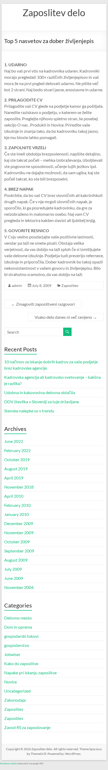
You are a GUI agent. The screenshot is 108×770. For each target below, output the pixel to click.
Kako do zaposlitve (21, 663)
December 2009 (18, 523)
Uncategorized (17, 690)
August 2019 (16, 468)
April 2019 (13, 477)
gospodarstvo (16, 645)
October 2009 (17, 541)
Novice (10, 681)
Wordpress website (8, 763)
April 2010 (13, 496)
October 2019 (17, 459)
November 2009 (19, 532)
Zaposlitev (69, 285)
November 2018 (19, 486)
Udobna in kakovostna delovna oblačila (39, 392)
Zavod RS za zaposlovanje (27, 727)
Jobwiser (12, 654)
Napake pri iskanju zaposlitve (30, 672)
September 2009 (19, 550)
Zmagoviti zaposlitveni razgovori (43, 304)
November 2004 (19, 587)
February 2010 (17, 505)
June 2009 (13, 578)
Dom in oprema (18, 626)
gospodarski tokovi (21, 636)
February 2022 (17, 450)
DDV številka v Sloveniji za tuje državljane (41, 401)
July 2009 (13, 569)
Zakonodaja (15, 699)
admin (17, 285)
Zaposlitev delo (54, 12)
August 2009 (16, 559)
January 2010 (16, 514)
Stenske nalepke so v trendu (29, 410)
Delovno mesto (18, 617)
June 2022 (13, 441)
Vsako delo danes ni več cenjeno (66, 317)
